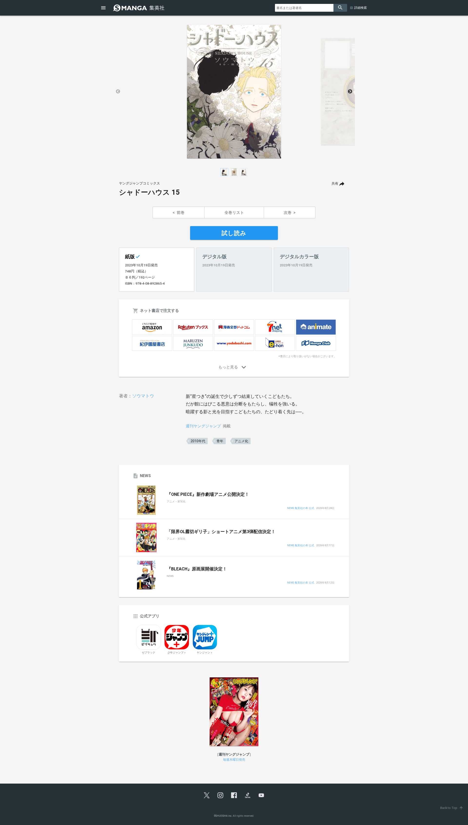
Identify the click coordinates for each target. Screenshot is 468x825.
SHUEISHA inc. (224, 816)
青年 (219, 441)
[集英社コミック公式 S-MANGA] (139, 8)
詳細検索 (360, 8)
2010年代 (198, 441)
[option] (234, 91)
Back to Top (451, 808)
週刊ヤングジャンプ (203, 426)
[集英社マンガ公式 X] (207, 795)
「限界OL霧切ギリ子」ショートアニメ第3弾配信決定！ (221, 531)
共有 (335, 183)
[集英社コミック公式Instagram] (220, 795)
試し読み (234, 233)
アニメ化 (241, 441)
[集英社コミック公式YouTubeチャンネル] (261, 795)
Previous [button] (118, 91)
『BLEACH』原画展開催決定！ (197, 568)
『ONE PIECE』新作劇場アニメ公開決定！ (208, 494)
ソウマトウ (143, 395)
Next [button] (350, 91)
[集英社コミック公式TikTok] (248, 795)
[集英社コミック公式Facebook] (234, 795)
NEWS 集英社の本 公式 (300, 508)
